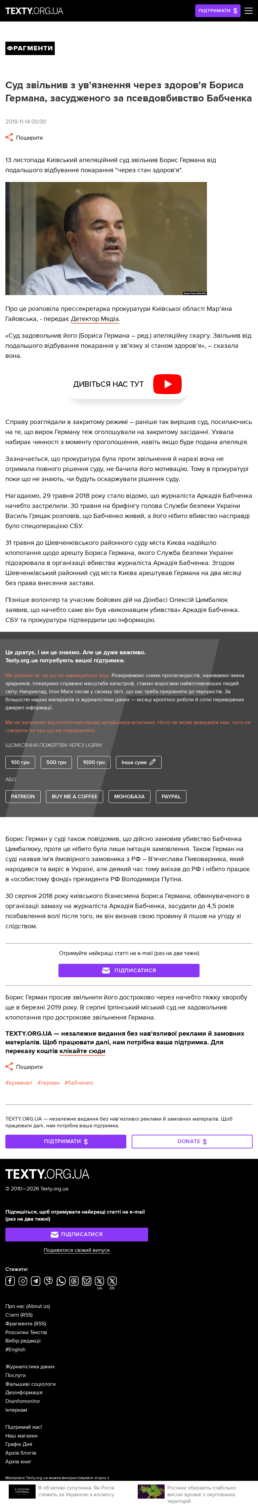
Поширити (29, 137)
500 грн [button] (56, 762)
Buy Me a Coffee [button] (74, 796)
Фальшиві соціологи (30, 1384)
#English (15, 1349)
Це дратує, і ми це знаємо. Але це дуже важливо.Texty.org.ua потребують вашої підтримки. (75, 656)
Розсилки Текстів (26, 1332)
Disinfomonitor (22, 1401)
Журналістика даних (30, 1366)
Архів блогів (20, 1453)
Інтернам (16, 1410)
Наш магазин (21, 1435)
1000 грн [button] (94, 762)
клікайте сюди (82, 1051)
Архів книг (18, 1461)
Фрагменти (19, 1323)
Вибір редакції (23, 1340)
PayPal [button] (171, 796)
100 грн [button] (20, 762)
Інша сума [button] (134, 762)
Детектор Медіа (95, 319)
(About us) (38, 1306)
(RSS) (26, 1315)
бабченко (80, 1082)
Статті (12, 1315)
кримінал (20, 1082)
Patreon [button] (23, 796)
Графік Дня (18, 1444)
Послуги (15, 1375)
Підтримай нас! (23, 1427)
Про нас (15, 1306)
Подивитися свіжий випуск (77, 1250)
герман (50, 1082)
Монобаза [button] (129, 796)
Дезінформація (24, 1392)
